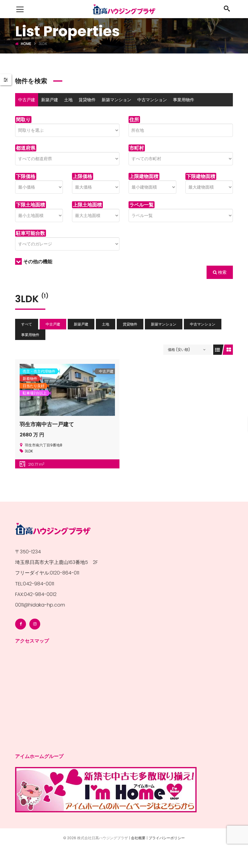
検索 (222, 272)
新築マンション (116, 100)
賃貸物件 (87, 100)
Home (26, 43)
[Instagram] (34, 624)
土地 (68, 100)
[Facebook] (20, 624)
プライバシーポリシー (166, 837)
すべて (26, 324)
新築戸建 (49, 100)
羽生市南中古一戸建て (47, 424)
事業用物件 (183, 100)
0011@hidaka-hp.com (40, 604)
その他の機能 (37, 261)
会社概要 (138, 837)
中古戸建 (26, 100)
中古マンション (152, 100)
